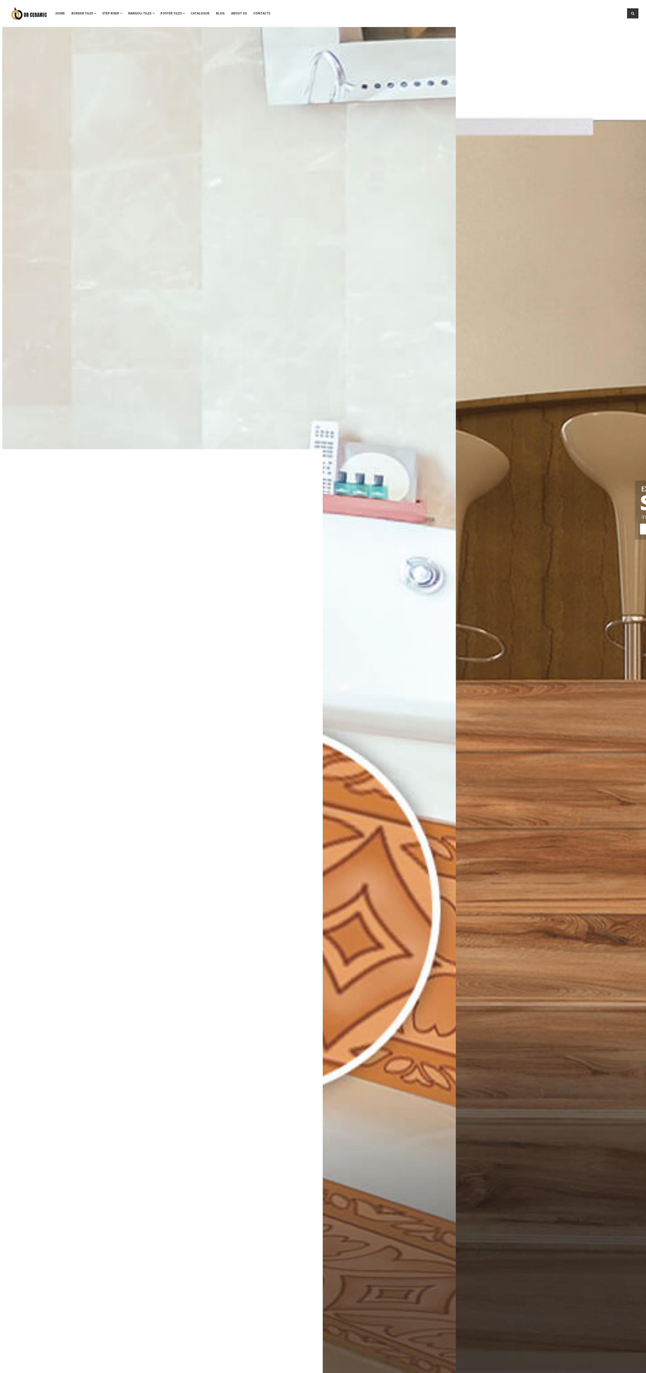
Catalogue (200, 13)
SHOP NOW (206, 530)
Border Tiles (82, 13)
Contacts (261, 13)
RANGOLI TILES (139, 13)
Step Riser (110, 13)
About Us (239, 13)
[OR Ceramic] (29, 10)
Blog (220, 13)
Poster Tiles (171, 13)
